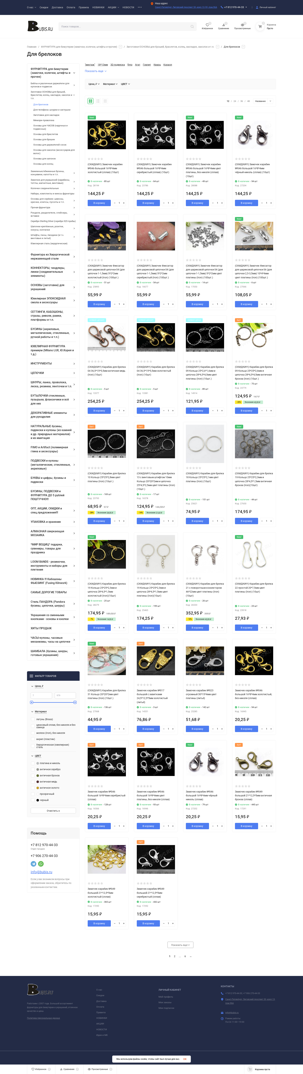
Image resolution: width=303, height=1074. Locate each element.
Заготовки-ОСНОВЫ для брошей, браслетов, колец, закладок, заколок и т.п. (170, 47)
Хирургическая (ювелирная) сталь (52, 745)
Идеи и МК (102, 1035)
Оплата (100, 1006)
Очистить (52, 810)
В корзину (99, 203)
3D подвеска (117, 64)
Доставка (101, 1001)
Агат (137, 64)
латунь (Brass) (44, 719)
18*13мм (103, 64)
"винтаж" (90, 64)
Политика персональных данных (43, 1018)
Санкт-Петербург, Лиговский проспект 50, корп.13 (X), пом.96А (186, 7)
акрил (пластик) (45, 739)
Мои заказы (165, 1002)
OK (185, 1059)
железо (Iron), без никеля (50, 733)
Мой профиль (166, 996)
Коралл (167, 64)
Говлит (147, 64)
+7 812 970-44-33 (234, 7)
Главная (31, 47)
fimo (129, 64)
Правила (101, 1012)
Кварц (157, 64)
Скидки (100, 995)
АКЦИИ (100, 1023)
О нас (99, 989)
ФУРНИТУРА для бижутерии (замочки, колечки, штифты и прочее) (79, 47)
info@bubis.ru (41, 872)
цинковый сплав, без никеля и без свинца (55, 726)
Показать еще (94, 71)
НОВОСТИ (101, 1029)
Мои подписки (166, 1008)
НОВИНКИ (101, 1018)
